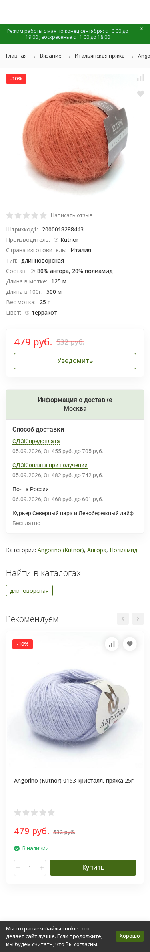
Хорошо (130, 935)
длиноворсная (29, 590)
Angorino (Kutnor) (61, 550)
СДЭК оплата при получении (50, 465)
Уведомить (75, 360)
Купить (93, 867)
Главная (16, 55)
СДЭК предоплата (36, 441)
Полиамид (123, 550)
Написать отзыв (72, 215)
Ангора (96, 550)
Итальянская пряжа (100, 55)
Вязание (51, 55)
